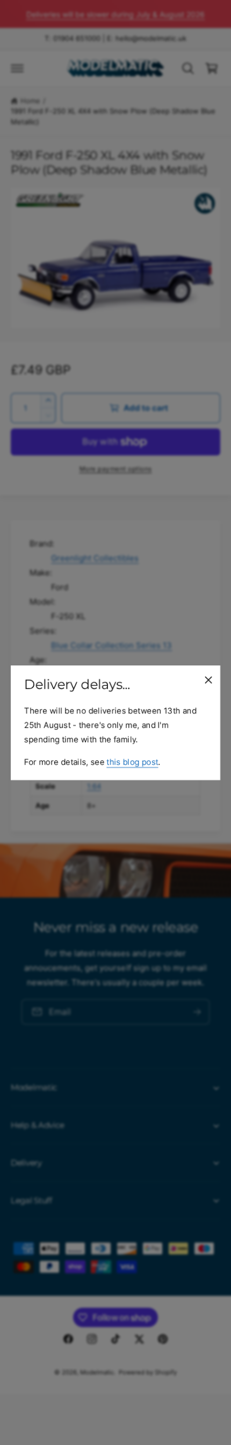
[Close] (208, 679)
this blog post (132, 761)
